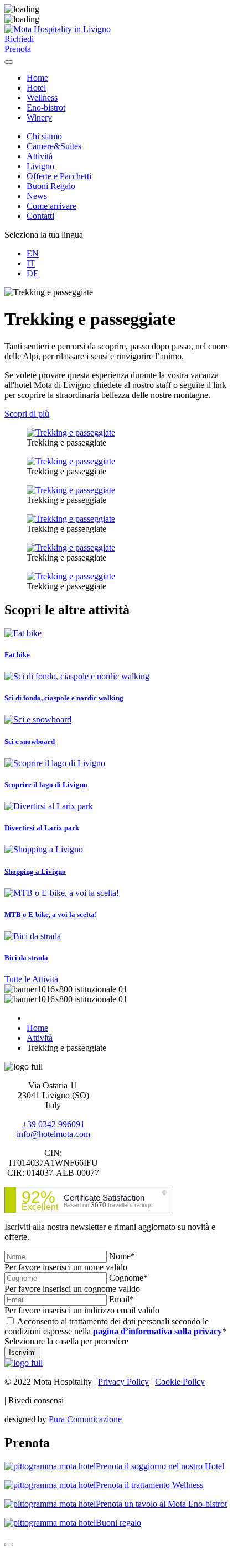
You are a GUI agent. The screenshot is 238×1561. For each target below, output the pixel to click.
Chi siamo (44, 136)
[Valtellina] (23, 1363)
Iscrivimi (22, 1352)
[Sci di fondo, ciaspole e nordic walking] (76, 676)
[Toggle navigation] (8, 62)
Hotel (36, 87)
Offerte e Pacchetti (59, 176)
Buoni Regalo (51, 186)
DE (33, 273)
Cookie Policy (180, 1381)
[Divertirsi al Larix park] (48, 806)
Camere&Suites (54, 146)
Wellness (42, 97)
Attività (40, 156)
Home (37, 77)
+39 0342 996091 (53, 1124)
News (37, 196)
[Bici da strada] (32, 936)
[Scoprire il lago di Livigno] (54, 763)
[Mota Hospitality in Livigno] (57, 29)
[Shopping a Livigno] (43, 849)
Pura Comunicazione (85, 1419)
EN (33, 253)
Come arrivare (51, 206)
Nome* (122, 1256)
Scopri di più (26, 413)
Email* (121, 1299)
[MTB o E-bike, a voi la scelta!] (61, 893)
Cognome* (128, 1277)
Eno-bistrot (46, 107)
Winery (39, 117)
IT (31, 263)
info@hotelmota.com (53, 1134)
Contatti (40, 216)
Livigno (40, 166)
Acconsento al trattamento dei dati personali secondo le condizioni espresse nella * (115, 1326)
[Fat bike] (23, 633)
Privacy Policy (123, 1381)
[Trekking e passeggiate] (71, 432)
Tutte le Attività (31, 979)
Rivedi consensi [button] (36, 1400)
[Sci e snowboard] (37, 719)
